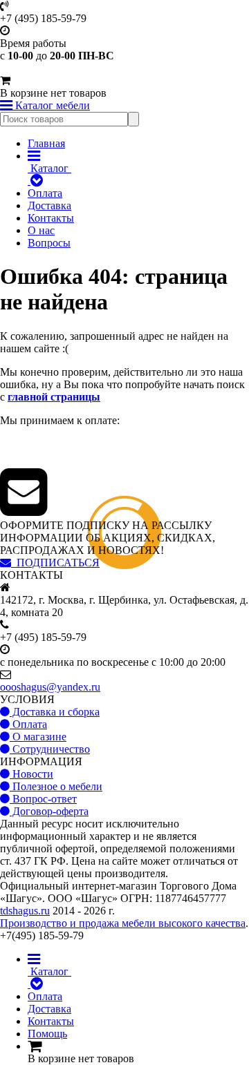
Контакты (51, 218)
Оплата (45, 193)
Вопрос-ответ (43, 799)
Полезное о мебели (56, 786)
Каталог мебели (51, 105)
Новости (31, 774)
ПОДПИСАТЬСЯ (55, 562)
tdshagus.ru (25, 911)
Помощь (47, 1033)
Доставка (49, 205)
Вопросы (49, 243)
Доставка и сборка (55, 712)
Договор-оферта (49, 811)
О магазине (38, 736)
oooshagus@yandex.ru (50, 687)
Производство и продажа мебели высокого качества (123, 923)
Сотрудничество (50, 749)
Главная (46, 143)
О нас (41, 230)
